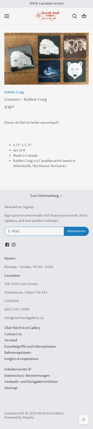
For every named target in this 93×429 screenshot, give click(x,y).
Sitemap (10, 388)
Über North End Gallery (22, 328)
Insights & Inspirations (21, 359)
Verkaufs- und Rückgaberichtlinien (31, 382)
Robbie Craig (14, 92)
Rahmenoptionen (17, 352)
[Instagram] (13, 244)
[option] (46, 59)
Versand (10, 340)
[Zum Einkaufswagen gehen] (84, 16)
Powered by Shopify (19, 418)
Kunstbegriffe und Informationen (30, 346)
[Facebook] (7, 244)
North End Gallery (50, 414)
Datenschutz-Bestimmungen (27, 375)
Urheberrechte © (17, 369)
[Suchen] (74, 16)
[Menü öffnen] (6, 16)
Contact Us (13, 334)
